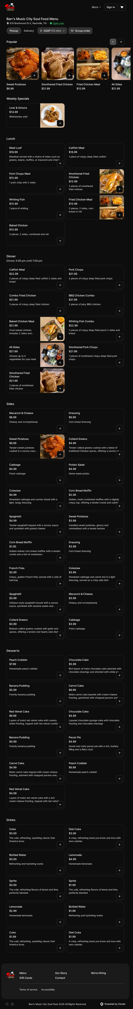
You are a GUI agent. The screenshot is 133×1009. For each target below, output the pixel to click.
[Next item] (121, 42)
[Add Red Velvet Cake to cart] (60, 727)
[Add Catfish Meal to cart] (119, 163)
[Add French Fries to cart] (60, 583)
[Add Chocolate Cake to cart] (119, 675)
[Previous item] (113, 42)
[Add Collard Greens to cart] (119, 454)
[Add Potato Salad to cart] (119, 480)
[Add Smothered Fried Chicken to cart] (69, 75)
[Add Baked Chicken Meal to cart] (60, 336)
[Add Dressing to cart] (119, 428)
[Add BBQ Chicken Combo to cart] (119, 310)
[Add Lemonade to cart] (119, 870)
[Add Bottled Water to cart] (60, 870)
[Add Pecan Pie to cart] (119, 752)
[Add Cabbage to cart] (60, 480)
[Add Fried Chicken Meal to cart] (104, 75)
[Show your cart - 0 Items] (121, 7)
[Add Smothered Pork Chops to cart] (119, 362)
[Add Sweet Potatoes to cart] (34, 75)
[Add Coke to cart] (60, 844)
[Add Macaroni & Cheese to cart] (60, 428)
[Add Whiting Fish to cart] (60, 215)
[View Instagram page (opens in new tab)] (12, 1004)
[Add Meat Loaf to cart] (60, 163)
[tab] (13, 30)
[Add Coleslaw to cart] (60, 506)
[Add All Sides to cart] (60, 362)
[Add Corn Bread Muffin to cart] (119, 506)
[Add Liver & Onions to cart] (60, 123)
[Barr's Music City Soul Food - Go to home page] (9, 7)
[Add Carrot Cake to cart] (119, 701)
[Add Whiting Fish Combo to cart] (119, 336)
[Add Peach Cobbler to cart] (60, 675)
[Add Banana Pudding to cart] (60, 701)
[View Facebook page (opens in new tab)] (7, 1004)
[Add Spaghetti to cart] (60, 531)
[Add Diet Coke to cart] (119, 844)
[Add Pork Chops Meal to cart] (60, 189)
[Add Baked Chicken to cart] (60, 240)
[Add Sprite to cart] (60, 896)
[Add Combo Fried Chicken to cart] (60, 310)
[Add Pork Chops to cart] (119, 285)
